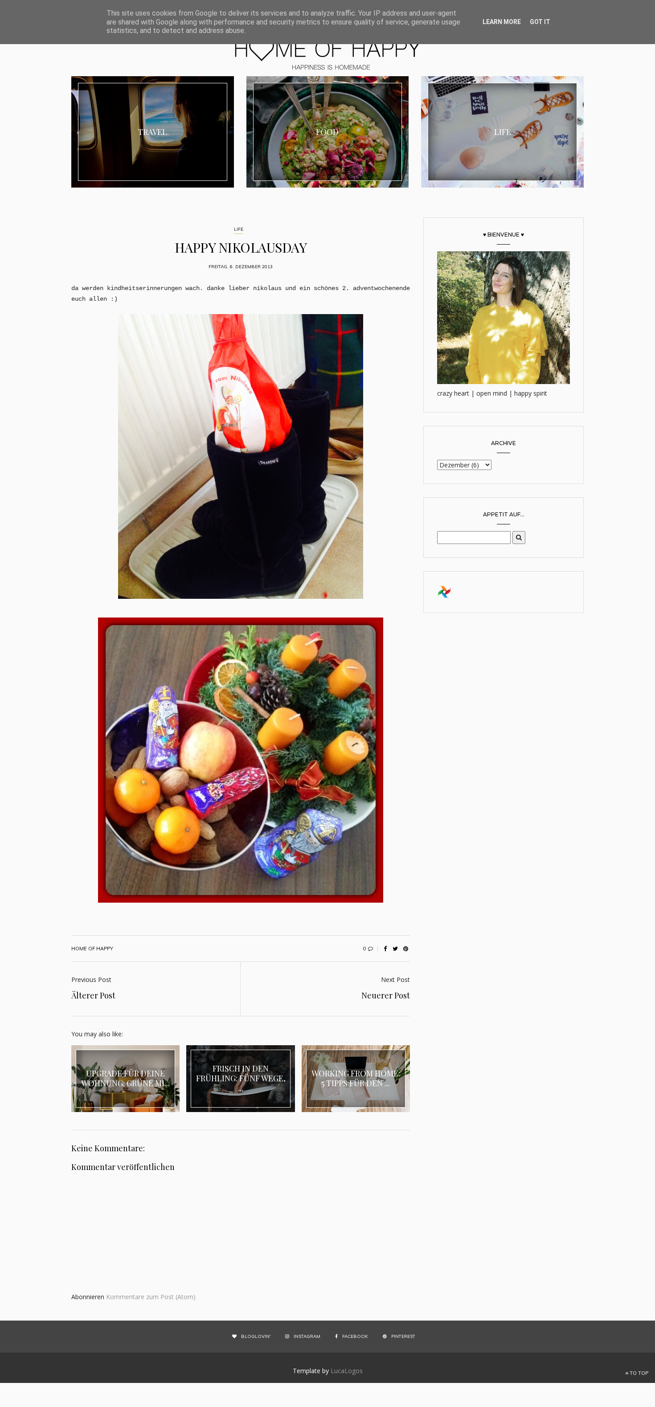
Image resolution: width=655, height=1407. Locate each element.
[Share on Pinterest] (405, 948)
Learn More (502, 21)
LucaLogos (347, 1370)
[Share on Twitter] (395, 948)
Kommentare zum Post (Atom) (151, 1296)
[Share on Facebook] (385, 948)
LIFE (238, 229)
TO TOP (638, 1373)
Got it (540, 21)
